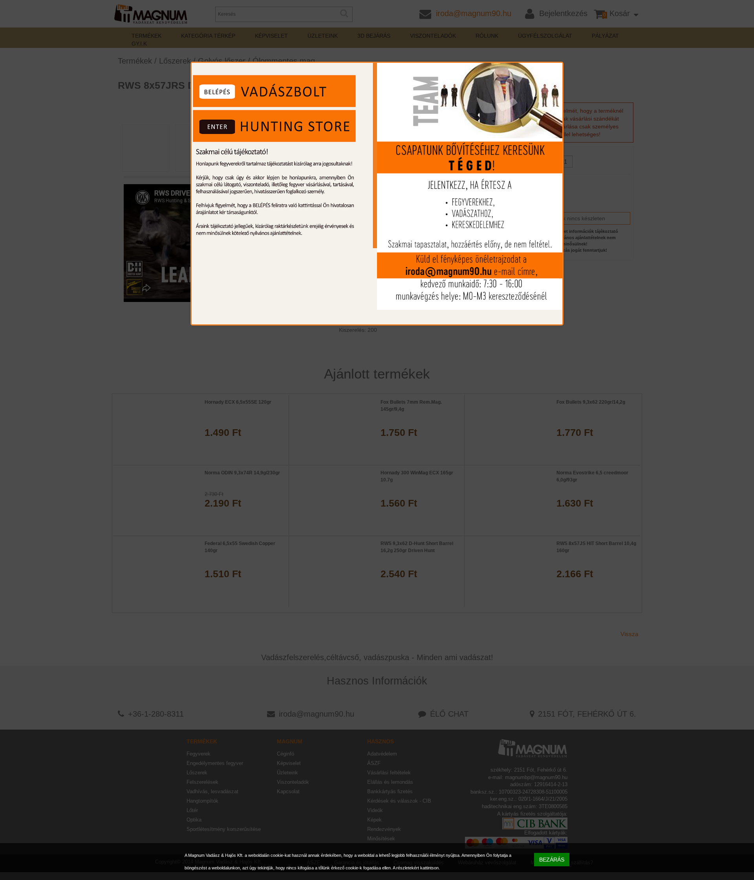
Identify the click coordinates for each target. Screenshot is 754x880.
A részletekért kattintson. (416, 867)
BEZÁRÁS (551, 859)
